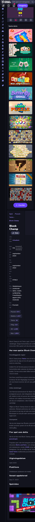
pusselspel (13, 439)
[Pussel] (3, 64)
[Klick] (3, 51)
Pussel (17, 214)
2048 (27, 447)
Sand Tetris (13, 452)
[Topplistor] (3, 31)
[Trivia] (3, 80)
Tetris (11, 217)
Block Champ (14, 221)
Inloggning (23, 6)
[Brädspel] (3, 45)
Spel (11, 214)
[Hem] (3, 8)
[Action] (3, 36)
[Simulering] (3, 67)
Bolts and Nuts (21, 445)
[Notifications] (14, 6)
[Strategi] (3, 77)
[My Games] (8, 6)
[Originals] (3, 24)
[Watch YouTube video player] (31, 503)
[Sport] (3, 74)
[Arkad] (3, 39)
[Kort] (3, 58)
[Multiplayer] (3, 28)
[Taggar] (3, 85)
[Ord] (3, 61)
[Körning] (3, 55)
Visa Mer (21, 205)
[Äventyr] (3, 42)
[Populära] (3, 18)
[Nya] (3, 15)
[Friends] (3, 6)
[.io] (3, 48)
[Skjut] (3, 71)
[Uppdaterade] (3, 21)
